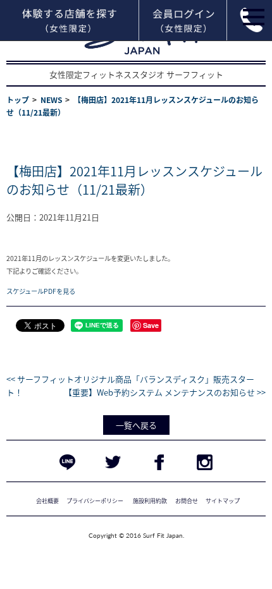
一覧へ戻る (136, 425)
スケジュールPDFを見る (40, 291)
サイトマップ (223, 500)
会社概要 (47, 500)
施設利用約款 (150, 500)
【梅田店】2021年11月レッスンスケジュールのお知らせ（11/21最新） (134, 180)
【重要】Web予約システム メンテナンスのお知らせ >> (165, 392)
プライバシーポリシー (94, 500)
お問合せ (186, 500)
